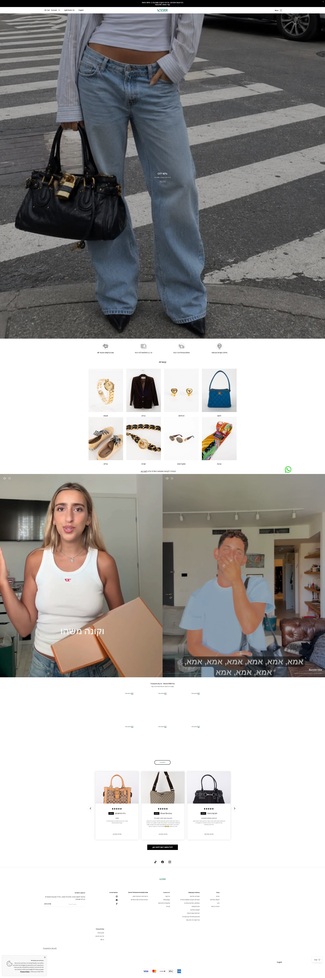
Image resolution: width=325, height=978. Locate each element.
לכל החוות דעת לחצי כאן (162, 847)
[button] (81, 10)
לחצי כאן (144, 471)
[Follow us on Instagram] (169, 862)
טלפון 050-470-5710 (164, 903)
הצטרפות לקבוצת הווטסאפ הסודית (190, 900)
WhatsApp (166, 900)
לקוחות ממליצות (215, 900)
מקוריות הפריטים (195, 896)
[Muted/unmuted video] (167, 478)
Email (168, 906)
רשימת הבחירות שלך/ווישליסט (139, 900)
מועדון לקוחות (196, 906)
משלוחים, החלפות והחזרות (192, 903)
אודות (218, 896)
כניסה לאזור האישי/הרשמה (140, 896)
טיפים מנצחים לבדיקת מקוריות (191, 917)
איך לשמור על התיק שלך (193, 920)
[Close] (45, 957)
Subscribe (47, 904)
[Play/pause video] (172, 478)
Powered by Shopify (50, 948)
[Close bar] (323, 1)
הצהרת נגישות (215, 906)
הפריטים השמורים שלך (193, 913)
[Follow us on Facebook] (162, 862)
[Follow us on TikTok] (155, 862)
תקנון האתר (100, 933)
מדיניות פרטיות (99, 936)
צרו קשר (167, 896)
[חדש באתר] (162, 176)
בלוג (218, 903)
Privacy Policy (25, 972)
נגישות (102, 939)
